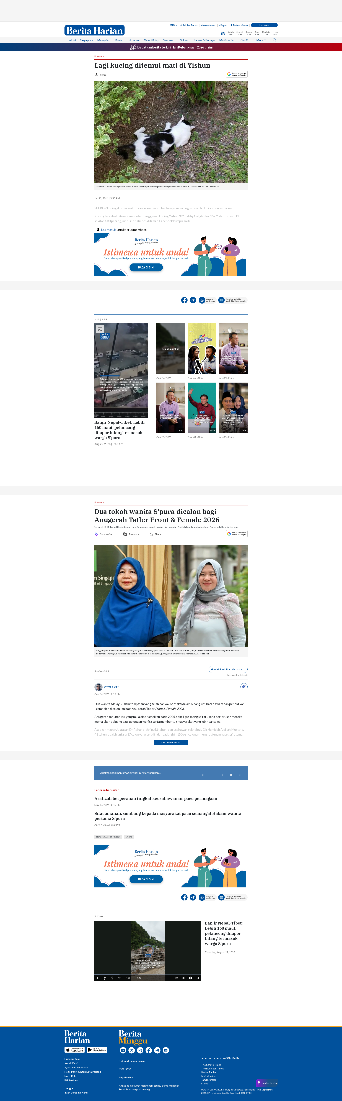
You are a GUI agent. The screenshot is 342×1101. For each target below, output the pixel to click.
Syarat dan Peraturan (76, 1067)
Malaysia (102, 40)
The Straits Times (211, 1064)
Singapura (86, 40)
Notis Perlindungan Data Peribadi (82, 1071)
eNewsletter (208, 25)
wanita (129, 836)
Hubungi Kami (72, 1058)
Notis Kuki (70, 1075)
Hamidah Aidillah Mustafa (108, 836)
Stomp (204, 1083)
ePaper (223, 25)
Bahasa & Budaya (204, 40)
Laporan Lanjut (171, 742)
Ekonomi (134, 40)
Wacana (168, 40)
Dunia (118, 40)
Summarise (106, 534)
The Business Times (212, 1068)
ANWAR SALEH (111, 687)
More (259, 40)
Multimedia (226, 40)
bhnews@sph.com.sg (138, 1089)
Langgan (264, 24)
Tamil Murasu (208, 1079)
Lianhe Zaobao (209, 1072)
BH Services (71, 1080)
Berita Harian (208, 1075)
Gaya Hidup (151, 40)
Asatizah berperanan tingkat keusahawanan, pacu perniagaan (155, 798)
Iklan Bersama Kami (76, 1092)
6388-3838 (125, 1069)
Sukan (184, 40)
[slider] (147, 974)
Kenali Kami (70, 1063)
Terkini (71, 40)
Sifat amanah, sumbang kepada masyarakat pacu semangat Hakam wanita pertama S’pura (167, 816)
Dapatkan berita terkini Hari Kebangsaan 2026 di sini (175, 47)
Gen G (244, 40)
